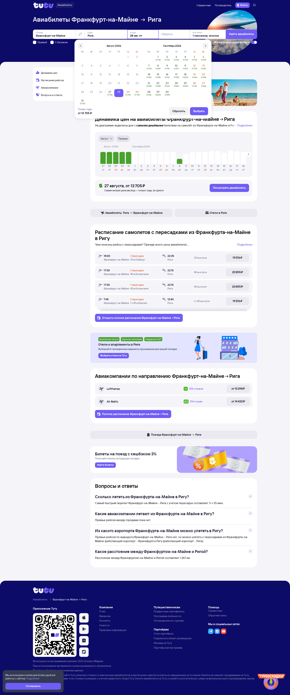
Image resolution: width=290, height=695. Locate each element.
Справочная (204, 5)
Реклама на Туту (163, 643)
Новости (104, 625)
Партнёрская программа (168, 647)
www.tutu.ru (89, 665)
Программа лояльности (167, 616)
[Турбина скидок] (271, 682)
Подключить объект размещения (172, 638)
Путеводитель (223, 5)
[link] (105, 465)
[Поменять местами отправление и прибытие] (80, 34)
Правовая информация (112, 630)
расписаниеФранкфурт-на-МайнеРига (152, 318)
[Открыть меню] (254, 5)
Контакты (104, 620)
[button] (84, 618)
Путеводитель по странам (169, 620)
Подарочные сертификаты (169, 611)
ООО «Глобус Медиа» (90, 661)
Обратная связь (217, 615)
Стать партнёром (163, 633)
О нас (102, 611)
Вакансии (105, 616)
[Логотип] (43, 5)
